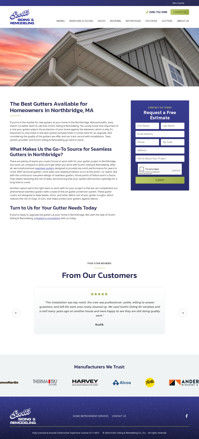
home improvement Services (91, 416)
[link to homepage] (22, 16)
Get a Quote (178, 3)
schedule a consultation (47, 218)
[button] (60, 21)
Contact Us (179, 12)
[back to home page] (23, 416)
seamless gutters (44, 168)
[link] (186, 416)
